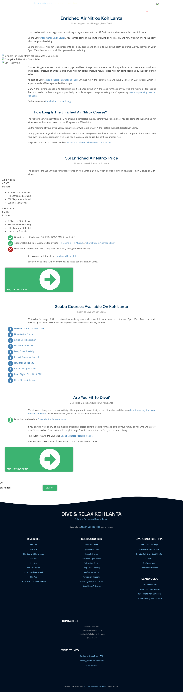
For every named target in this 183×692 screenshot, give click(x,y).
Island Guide (149, 579)
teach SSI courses (90, 526)
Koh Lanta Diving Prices (67, 256)
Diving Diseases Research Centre (77, 435)
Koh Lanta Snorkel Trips (149, 549)
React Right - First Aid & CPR (28, 374)
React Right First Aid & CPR (91, 581)
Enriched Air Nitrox (23, 345)
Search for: (5, 487)
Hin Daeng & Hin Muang (71, 242)
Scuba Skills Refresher (25, 339)
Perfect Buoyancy (91, 572)
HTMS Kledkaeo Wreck (33, 572)
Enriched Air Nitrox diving (58, 101)
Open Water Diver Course (52, 37)
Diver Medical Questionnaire (52, 419)
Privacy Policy (91, 665)
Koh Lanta (110, 11)
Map (141, 11)
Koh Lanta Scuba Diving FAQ (91, 656)
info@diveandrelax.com (111, 4)
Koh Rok (33, 549)
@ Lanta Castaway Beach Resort (91, 519)
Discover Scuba (91, 544)
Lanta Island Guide (149, 584)
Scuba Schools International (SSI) (60, 79)
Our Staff (149, 558)
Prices (121, 11)
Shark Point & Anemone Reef (100, 242)
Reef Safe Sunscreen (149, 567)
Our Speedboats (149, 563)
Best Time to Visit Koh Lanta (149, 593)
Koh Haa (33, 544)
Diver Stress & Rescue (24, 379)
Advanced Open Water (25, 368)
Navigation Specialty (24, 362)
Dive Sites (82, 11)
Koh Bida (33, 558)
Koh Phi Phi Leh (33, 567)
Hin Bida (33, 563)
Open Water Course (23, 334)
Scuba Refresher (91, 554)
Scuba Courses (66, 11)
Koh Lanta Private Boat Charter (149, 554)
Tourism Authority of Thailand (95, 686)
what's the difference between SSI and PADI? (89, 142)
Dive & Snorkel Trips (45, 11)
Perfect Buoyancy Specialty (27, 357)
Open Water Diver (91, 549)
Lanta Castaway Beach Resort (149, 598)
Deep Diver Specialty (24, 351)
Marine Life (96, 11)
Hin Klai (33, 577)
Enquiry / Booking (17, 289)
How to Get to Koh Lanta (149, 589)
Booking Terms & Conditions (91, 660)
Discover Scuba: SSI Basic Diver (29, 328)
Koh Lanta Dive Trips (149, 544)
